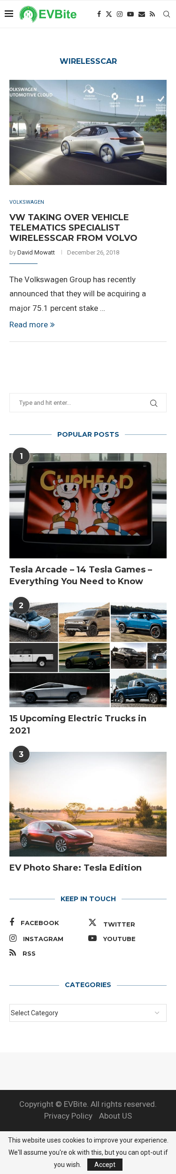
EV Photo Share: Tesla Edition (75, 868)
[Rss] (152, 14)
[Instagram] (119, 14)
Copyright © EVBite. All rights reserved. (88, 1104)
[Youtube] (130, 14)
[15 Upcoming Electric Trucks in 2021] (88, 654)
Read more (28, 324)
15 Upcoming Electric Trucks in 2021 (77, 724)
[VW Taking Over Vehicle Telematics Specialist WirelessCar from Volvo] (88, 132)
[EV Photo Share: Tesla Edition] (88, 804)
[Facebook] (99, 14)
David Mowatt (36, 252)
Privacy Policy (68, 1115)
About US (115, 1115)
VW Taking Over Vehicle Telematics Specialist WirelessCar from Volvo (73, 227)
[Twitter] (109, 14)
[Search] (166, 14)
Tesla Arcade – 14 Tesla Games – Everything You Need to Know (80, 575)
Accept (104, 1164)
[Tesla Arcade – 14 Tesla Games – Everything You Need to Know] (88, 505)
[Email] (141, 14)
